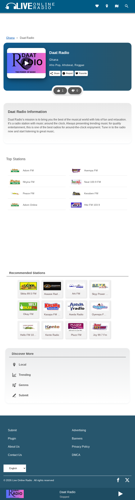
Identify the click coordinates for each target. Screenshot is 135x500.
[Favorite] (97, 6)
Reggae (79, 65)
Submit (12, 430)
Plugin (12, 438)
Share (57, 73)
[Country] (117, 6)
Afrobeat (67, 65)
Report (69, 73)
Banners (77, 438)
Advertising (79, 430)
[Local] (107, 6)
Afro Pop (54, 65)
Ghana (10, 37)
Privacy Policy (81, 446)
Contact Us (15, 454)
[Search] (126, 6)
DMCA (76, 454)
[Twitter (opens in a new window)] (127, 480)
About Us (14, 446)
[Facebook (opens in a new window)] (118, 480)
